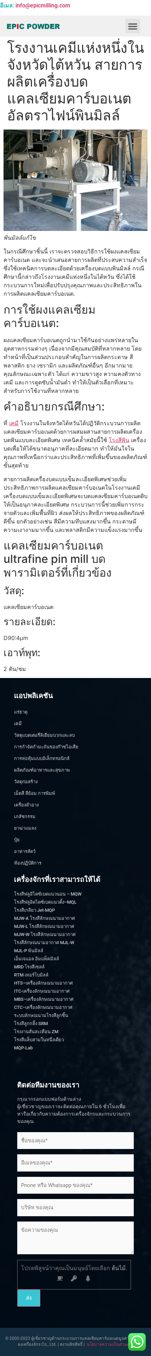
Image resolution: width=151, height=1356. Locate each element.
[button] (132, 26)
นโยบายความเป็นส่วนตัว (109, 1344)
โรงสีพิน (119, 440)
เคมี (14, 423)
